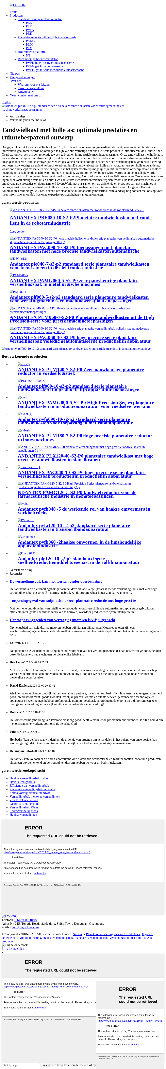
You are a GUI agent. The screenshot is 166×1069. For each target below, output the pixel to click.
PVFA (30, 30)
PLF (29, 26)
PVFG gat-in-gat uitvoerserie (44, 66)
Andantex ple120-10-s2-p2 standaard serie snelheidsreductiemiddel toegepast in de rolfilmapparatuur (79, 560)
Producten (16, 15)
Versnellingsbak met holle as (127, 937)
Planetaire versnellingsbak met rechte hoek (113, 934)
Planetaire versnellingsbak (91, 937)
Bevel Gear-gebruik (22, 782)
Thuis (13, 12)
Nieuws (15, 73)
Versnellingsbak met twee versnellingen (35, 796)
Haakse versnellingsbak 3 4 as (29, 778)
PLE (29, 22)
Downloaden (26, 91)
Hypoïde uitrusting (29, 937)
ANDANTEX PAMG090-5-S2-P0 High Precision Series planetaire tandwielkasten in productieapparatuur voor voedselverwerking (86, 404)
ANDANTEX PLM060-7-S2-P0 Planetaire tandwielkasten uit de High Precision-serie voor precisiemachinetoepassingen (82, 319)
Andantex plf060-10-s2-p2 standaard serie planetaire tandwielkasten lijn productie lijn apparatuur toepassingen (78, 387)
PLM (29, 44)
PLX (29, 48)
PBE (29, 33)
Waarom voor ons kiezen (34, 84)
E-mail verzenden (13, 948)
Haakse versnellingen (23, 814)
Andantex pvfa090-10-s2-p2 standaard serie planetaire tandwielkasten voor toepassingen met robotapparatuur (75, 421)
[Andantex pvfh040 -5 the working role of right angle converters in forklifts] (23, 503)
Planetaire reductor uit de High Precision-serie (47, 37)
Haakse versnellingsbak (58, 937)
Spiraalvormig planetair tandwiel (30, 793)
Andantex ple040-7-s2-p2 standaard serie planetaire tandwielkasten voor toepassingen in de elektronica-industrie (79, 265)
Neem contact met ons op (26, 95)
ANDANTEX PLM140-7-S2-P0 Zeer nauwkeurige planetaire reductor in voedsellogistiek (81, 371)
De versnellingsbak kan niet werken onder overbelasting (56, 581)
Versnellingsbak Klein (24, 807)
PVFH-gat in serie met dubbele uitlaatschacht (55, 70)
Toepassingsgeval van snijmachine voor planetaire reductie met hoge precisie (73, 600)
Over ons (15, 81)
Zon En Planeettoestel (24, 800)
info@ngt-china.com (25, 927)
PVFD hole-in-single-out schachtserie (50, 62)
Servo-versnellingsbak (24, 811)
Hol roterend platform (32, 51)
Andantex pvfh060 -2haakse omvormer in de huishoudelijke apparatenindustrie (79, 543)
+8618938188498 (25, 920)
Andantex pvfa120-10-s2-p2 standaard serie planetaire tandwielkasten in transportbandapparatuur (74, 527)
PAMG (30, 41)
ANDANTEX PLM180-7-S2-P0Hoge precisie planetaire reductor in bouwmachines (85, 437)
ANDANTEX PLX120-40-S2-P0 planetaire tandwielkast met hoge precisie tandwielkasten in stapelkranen (85, 457)
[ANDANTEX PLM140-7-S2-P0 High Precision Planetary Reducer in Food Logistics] (24, 364)
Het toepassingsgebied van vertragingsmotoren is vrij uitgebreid (62, 620)
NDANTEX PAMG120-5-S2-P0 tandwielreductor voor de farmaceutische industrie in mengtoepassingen (77, 494)
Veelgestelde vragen (22, 77)
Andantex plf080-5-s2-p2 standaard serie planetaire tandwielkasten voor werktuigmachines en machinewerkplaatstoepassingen (79, 298)
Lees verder (17, 231)
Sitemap (78, 934)
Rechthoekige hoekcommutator (38, 59)
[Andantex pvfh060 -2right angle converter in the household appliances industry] (26, 536)
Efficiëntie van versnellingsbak (29, 785)
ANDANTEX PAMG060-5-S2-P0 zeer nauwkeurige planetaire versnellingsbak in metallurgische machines (74, 282)
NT (28, 55)
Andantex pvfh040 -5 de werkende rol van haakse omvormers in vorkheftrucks (84, 510)
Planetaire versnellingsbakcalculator (32, 789)
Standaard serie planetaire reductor (40, 19)
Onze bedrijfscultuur (31, 88)
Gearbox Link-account (24, 803)
